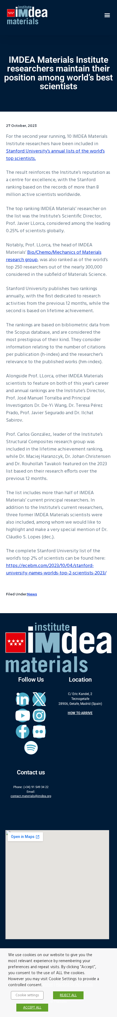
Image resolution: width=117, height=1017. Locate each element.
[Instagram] (39, 715)
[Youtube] (22, 715)
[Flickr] (39, 731)
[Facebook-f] (22, 731)
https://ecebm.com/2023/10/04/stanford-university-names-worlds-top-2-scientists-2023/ (56, 569)
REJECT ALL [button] (68, 995)
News (32, 594)
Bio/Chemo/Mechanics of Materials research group (53, 256)
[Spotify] (31, 747)
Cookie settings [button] (27, 995)
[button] (107, 14)
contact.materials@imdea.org (31, 796)
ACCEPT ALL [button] (32, 1007)
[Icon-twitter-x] (39, 699)
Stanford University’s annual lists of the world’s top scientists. (55, 155)
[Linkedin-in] (22, 699)
